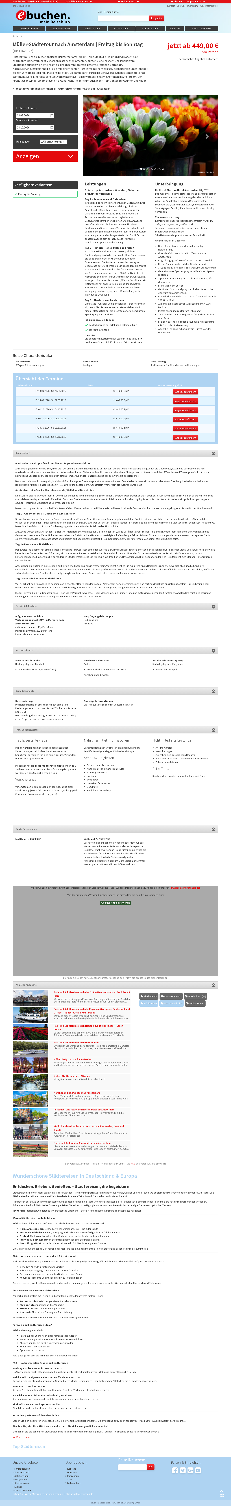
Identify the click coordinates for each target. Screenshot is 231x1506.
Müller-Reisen (196, 1003)
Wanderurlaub (21, 1472)
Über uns (181, 5)
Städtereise (150, 1003)
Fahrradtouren (22, 1468)
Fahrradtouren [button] (28, 28)
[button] (93, 135)
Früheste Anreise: (27, 108)
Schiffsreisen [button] (91, 28)
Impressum (192, 5)
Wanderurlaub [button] (60, 28)
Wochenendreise (173, 1003)
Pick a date (52, 115)
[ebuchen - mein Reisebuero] (41, 17)
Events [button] (174, 28)
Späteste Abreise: (27, 120)
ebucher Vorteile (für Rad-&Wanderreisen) (35, 1)
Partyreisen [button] (120, 28)
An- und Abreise (24, 650)
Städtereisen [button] (149, 28)
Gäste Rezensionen (26, 829)
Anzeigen (27, 156)
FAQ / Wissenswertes (27, 729)
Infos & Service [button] (200, 28)
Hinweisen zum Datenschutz (185, 887)
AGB (202, 5)
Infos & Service (22, 1490)
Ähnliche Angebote (26, 984)
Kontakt (171, 5)
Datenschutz (211, 5)
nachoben (222, 1495)
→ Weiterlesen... (21, 1437)
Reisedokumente (25, 691)
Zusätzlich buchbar (27, 606)
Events (18, 1486)
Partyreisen (20, 1479)
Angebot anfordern (185, 391)
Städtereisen (21, 1483)
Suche (15, 36)
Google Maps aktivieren (115, 902)
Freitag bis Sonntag (29, 194)
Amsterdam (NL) (172, 996)
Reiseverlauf (23, 453)
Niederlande (150, 996)
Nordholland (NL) (197, 996)
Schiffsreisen (21, 1476)
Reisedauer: (23, 141)
